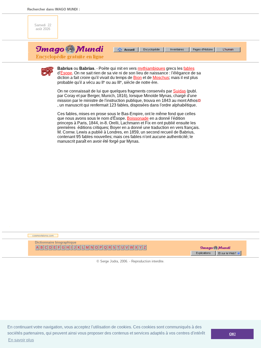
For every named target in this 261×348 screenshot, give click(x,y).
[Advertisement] (153, 27)
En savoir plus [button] (21, 340)
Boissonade (138, 118)
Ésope (66, 73)
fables (189, 68)
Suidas (179, 91)
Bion (137, 77)
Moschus (161, 77)
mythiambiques (151, 68)
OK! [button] (232, 334)
